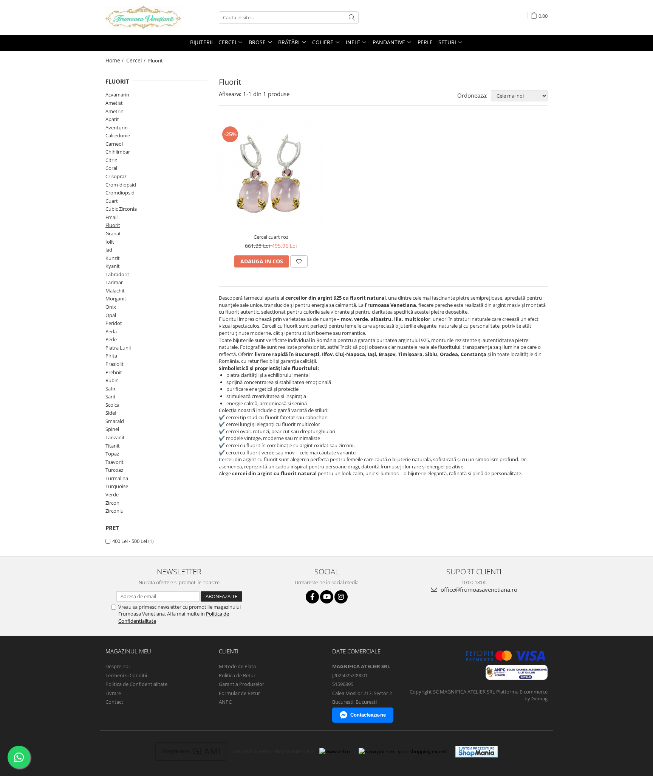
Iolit (109, 241)
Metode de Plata (237, 666)
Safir (110, 388)
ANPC (225, 701)
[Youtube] (326, 596)
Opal (110, 315)
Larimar (114, 282)
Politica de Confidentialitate (136, 684)
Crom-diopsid (120, 184)
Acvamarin (117, 94)
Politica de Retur (237, 675)
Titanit (112, 445)
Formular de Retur (239, 693)
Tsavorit (114, 462)
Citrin (111, 160)
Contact (114, 701)
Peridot (113, 323)
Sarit (110, 396)
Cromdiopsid (120, 192)
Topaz (112, 453)
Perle (111, 339)
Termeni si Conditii (126, 675)
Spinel (112, 429)
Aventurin (116, 127)
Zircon (112, 502)
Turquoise (116, 486)
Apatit (112, 119)
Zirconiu (114, 510)
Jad (108, 249)
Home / (115, 60)
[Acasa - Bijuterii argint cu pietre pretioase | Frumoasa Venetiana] (143, 17)
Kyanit (112, 266)
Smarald (114, 421)
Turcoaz (114, 470)
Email (111, 217)
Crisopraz (116, 176)
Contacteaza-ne (368, 715)
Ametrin (114, 111)
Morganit (115, 298)
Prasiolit (114, 364)
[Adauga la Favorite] (299, 261)
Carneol (114, 143)
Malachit (115, 290)
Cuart (111, 200)
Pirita (111, 355)
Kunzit (112, 258)
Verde (112, 494)
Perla (111, 331)
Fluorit (112, 225)
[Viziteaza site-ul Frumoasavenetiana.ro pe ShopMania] (476, 751)
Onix (110, 306)
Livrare (113, 693)
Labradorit (117, 274)
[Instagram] (341, 596)
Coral (111, 168)
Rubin (112, 380)
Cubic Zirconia (121, 208)
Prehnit (113, 372)
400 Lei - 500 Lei (129, 541)
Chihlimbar (117, 151)
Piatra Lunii (118, 347)
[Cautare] (352, 17)
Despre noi (117, 666)
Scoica (112, 404)
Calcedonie (117, 135)
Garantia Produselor (241, 684)
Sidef (110, 412)
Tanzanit (115, 437)
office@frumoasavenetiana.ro (478, 589)
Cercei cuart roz (271, 236)
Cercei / (136, 60)
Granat (113, 233)
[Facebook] (312, 596)
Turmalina (116, 478)
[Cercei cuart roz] (271, 175)
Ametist (114, 103)
